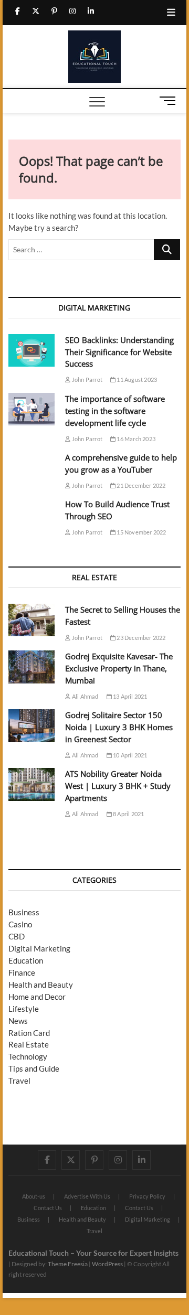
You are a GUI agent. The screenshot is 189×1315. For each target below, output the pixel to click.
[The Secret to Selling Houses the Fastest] (31, 620)
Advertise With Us (87, 1196)
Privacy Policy (147, 1196)
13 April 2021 (130, 696)
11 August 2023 (136, 379)
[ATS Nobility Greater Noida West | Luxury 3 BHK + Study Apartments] (31, 784)
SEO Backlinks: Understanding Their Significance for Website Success (119, 352)
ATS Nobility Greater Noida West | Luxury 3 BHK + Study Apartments (118, 785)
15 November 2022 (141, 532)
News (18, 1020)
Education (25, 960)
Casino (20, 924)
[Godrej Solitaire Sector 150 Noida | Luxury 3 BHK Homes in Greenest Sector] (31, 725)
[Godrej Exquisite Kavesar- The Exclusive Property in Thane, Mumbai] (31, 666)
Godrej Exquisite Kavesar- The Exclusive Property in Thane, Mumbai (119, 668)
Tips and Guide (33, 1068)
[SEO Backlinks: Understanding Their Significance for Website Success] (31, 350)
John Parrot (86, 379)
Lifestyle (23, 1008)
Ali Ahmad (84, 696)
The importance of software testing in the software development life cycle (115, 410)
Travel (19, 1080)
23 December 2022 (140, 637)
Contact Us (48, 1207)
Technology (27, 1056)
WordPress (107, 1264)
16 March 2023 (135, 438)
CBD (16, 936)
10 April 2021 (130, 755)
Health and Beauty (40, 984)
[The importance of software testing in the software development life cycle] (31, 409)
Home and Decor (37, 996)
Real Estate (28, 1044)
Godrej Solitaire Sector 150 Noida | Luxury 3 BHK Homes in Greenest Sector (119, 727)
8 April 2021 (128, 813)
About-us (33, 1196)
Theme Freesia (68, 1264)
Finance (21, 972)
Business (23, 912)
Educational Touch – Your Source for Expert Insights (93, 1252)
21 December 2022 (140, 485)
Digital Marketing (39, 948)
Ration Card (29, 1033)
